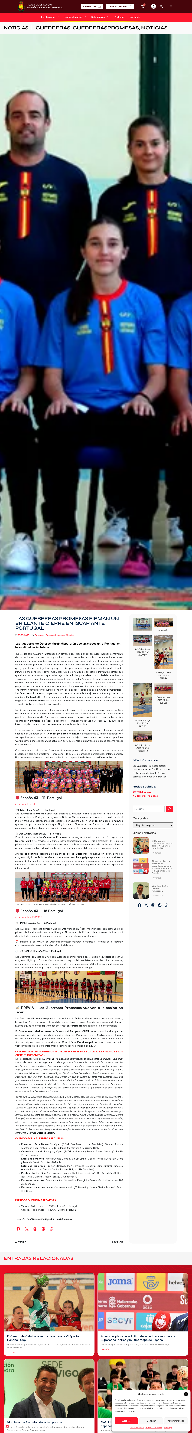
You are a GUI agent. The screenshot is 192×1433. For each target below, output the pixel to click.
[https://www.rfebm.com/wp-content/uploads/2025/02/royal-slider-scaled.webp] (163, 622)
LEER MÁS (11, 1353)
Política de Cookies (137, 1428)
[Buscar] (169, 809)
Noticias (119, 16)
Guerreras (53, 28)
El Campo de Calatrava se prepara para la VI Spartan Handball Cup (162, 844)
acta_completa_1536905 (28, 917)
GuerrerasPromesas (106, 28)
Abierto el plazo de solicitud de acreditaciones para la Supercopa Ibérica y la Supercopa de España (162, 867)
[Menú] (171, 6)
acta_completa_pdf (25, 804)
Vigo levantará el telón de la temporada (160, 888)
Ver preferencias (175, 1420)
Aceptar (126, 1420)
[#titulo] (6, 1426)
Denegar (151, 1420)
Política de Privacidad (154, 1428)
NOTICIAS (16, 28)
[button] (186, 1394)
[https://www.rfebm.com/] (40, 6)
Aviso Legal (168, 1428)
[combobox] (148, 809)
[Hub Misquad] (153, 6)
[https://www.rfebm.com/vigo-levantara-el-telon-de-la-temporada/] (141, 890)
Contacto (134, 16)
